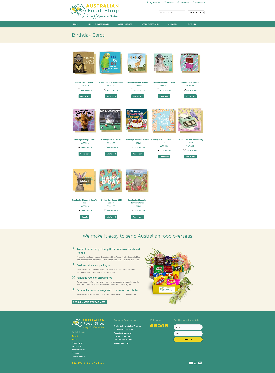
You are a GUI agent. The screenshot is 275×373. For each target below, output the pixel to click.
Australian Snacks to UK (123, 333)
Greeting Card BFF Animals (137, 82)
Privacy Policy (77, 343)
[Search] (183, 12)
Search (74, 340)
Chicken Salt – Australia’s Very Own (127, 326)
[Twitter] (155, 325)
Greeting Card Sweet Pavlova (137, 140)
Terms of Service (78, 350)
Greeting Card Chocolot (190, 82)
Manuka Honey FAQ (121, 343)
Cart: (197, 12)
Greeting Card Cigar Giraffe (84, 140)
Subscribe (188, 339)
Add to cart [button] (84, 96)
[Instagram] (166, 325)
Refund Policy (77, 346)
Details (85, 216)
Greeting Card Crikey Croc (85, 82)
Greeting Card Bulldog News (164, 82)
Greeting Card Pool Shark (111, 140)
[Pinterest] (162, 325)
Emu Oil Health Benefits (123, 340)
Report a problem (78, 357)
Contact (75, 336)
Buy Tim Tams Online (122, 336)
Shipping (75, 353)
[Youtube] (159, 325)
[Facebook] (151, 325)
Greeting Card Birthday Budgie (111, 82)
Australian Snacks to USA (123, 330)
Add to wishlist (86, 90)
